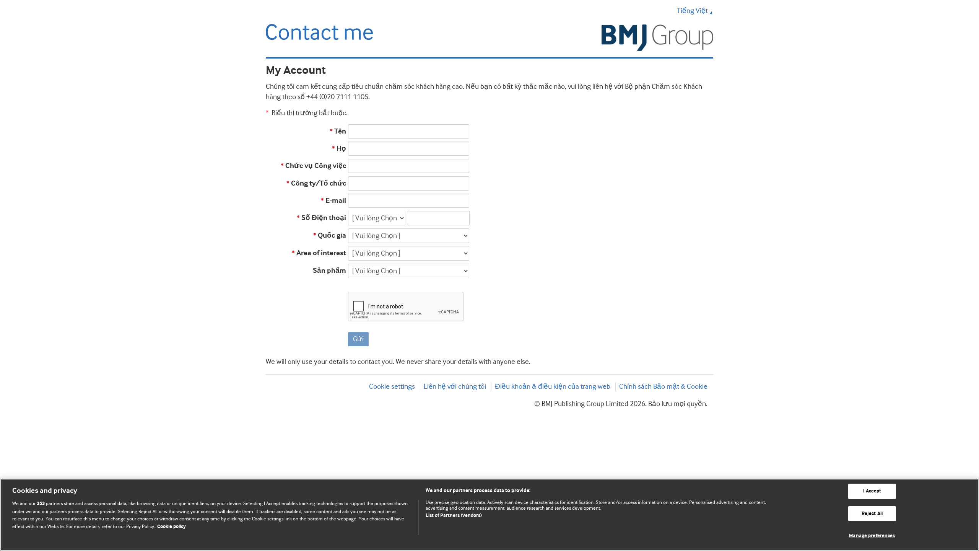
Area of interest (319, 253)
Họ (339, 148)
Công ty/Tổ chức (316, 183)
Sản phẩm (329, 270)
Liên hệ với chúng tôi (455, 386)
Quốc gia (329, 235)
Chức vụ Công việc (313, 165)
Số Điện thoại (321, 218)
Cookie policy (171, 527)
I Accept (872, 491)
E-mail (333, 200)
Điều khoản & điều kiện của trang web (552, 386)
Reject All (872, 514)
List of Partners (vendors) (454, 515)
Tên (338, 131)
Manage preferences (872, 536)
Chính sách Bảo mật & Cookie (663, 386)
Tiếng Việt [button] (692, 11)
